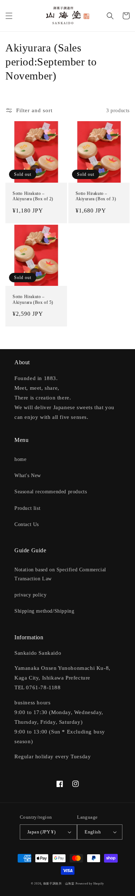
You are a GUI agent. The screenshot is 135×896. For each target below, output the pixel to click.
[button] (9, 16)
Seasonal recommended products (50, 491)
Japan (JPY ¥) (41, 832)
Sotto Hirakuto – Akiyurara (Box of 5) (33, 299)
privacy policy (30, 595)
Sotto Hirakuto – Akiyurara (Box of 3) (96, 196)
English (93, 832)
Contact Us (26, 524)
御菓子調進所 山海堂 (59, 883)
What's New (27, 475)
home (20, 459)
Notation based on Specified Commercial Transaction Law (60, 574)
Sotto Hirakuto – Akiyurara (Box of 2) (33, 196)
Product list (27, 508)
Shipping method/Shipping (44, 611)
